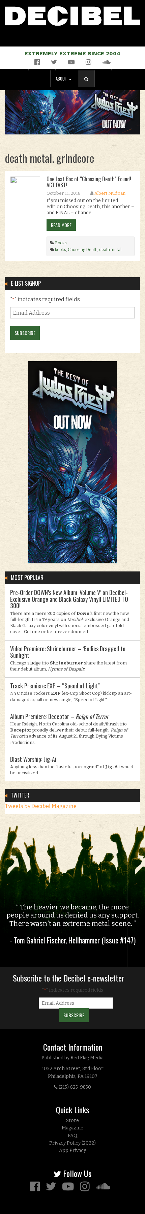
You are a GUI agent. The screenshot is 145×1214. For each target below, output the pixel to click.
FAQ (72, 1136)
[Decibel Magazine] (72, 14)
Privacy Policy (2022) (72, 1143)
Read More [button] (61, 224)
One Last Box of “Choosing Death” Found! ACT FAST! (89, 182)
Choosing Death (82, 249)
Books (61, 243)
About (62, 78)
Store (72, 1120)
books (60, 249)
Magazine (72, 1128)
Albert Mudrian (109, 193)
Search (89, 86)
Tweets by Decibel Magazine (41, 806)
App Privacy (72, 1150)
